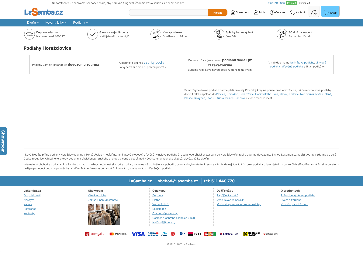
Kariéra (28, 204)
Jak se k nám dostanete (103, 199)
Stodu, (211, 98)
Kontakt (300, 12)
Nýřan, (319, 94)
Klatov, (284, 94)
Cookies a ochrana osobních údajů (173, 217)
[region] (101, 116)
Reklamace (159, 208)
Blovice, (221, 94)
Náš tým (29, 199)
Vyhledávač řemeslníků (231, 199)
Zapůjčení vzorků (227, 195)
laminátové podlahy (302, 62)
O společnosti (32, 195)
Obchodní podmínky (165, 213)
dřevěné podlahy (292, 66)
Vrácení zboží (160, 204)
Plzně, (328, 94)
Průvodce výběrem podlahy (298, 195)
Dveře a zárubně (291, 199)
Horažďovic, (247, 94)
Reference (30, 208)
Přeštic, (189, 98)
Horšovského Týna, (267, 94)
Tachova (240, 98)
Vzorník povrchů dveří (294, 204)
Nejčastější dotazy (163, 222)
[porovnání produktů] (314, 11)
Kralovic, (294, 94)
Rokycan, (200, 98)
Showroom (242, 12)
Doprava (157, 195)
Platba (156, 199)
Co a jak (280, 12)
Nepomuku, (307, 94)
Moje (261, 12)
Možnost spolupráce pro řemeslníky (239, 204)
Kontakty (29, 213)
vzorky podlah (155, 62)
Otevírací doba (97, 195)
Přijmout (291, 3)
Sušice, (229, 98)
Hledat (217, 12)
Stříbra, (220, 98)
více (276, 2)
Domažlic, (233, 94)
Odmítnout (304, 3)
